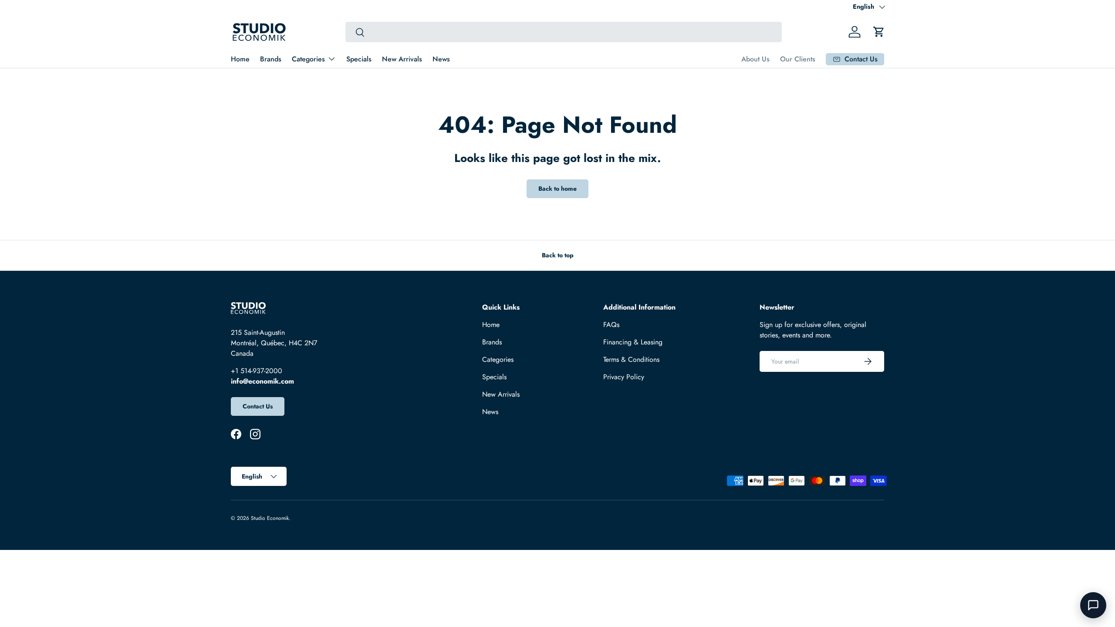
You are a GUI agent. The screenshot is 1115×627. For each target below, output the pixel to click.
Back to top (558, 255)
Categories (308, 59)
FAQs (611, 325)
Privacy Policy (623, 377)
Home (240, 59)
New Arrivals (402, 59)
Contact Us (258, 406)
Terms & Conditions (631, 359)
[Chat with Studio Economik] (1093, 605)
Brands (270, 59)
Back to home (557, 188)
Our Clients (797, 59)
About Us (755, 59)
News (441, 59)
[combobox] (563, 32)
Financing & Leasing (632, 342)
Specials (359, 59)
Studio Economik (270, 518)
